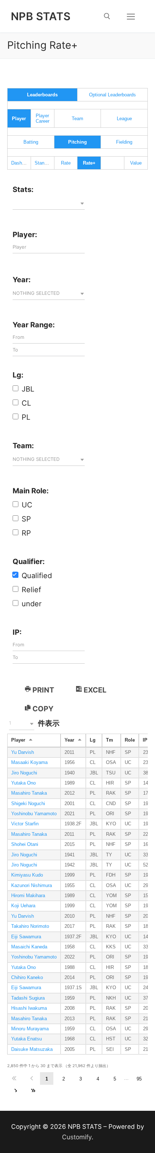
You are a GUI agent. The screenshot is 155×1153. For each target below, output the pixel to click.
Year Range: (34, 324)
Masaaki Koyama (29, 762)
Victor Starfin (25, 823)
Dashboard (22, 163)
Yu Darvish (22, 752)
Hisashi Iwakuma (29, 1008)
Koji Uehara (23, 905)
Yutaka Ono (23, 783)
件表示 (34, 723)
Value (136, 163)
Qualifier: (29, 561)
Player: (25, 234)
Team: (23, 445)
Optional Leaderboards (112, 94)
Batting (30, 142)
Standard (44, 163)
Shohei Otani (24, 844)
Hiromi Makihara (28, 895)
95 (139, 1079)
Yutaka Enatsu (26, 1038)
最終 (33, 1091)
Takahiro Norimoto (30, 926)
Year (69, 740)
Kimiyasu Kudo (27, 875)
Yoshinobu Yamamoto (34, 813)
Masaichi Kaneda (29, 946)
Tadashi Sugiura (28, 998)
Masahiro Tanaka (29, 793)
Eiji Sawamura (26, 936)
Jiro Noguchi (24, 773)
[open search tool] (107, 16)
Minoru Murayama (30, 1028)
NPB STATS (41, 16)
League (124, 118)
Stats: (23, 189)
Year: (22, 279)
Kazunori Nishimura (31, 885)
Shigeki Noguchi (28, 803)
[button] (49, 203)
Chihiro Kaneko (27, 977)
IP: (17, 632)
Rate (66, 163)
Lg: (18, 375)
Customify (77, 1137)
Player (18, 740)
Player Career (42, 118)
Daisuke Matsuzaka (32, 1049)
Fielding (124, 142)
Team (77, 118)
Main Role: (31, 490)
